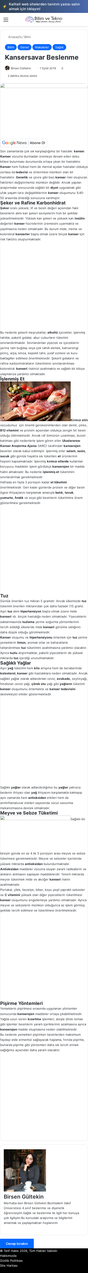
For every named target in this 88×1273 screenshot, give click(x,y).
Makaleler (42, 47)
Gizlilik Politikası (11, 1260)
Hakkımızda (8, 1256)
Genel (24, 47)
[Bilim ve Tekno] (44, 19)
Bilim (27, 37)
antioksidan (34, 864)
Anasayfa (14, 37)
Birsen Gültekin (21, 68)
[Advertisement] (44, 286)
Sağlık (59, 47)
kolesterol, (8, 673)
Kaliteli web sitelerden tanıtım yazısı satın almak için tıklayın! (41, 6)
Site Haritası (9, 1265)
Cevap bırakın (17, 1244)
